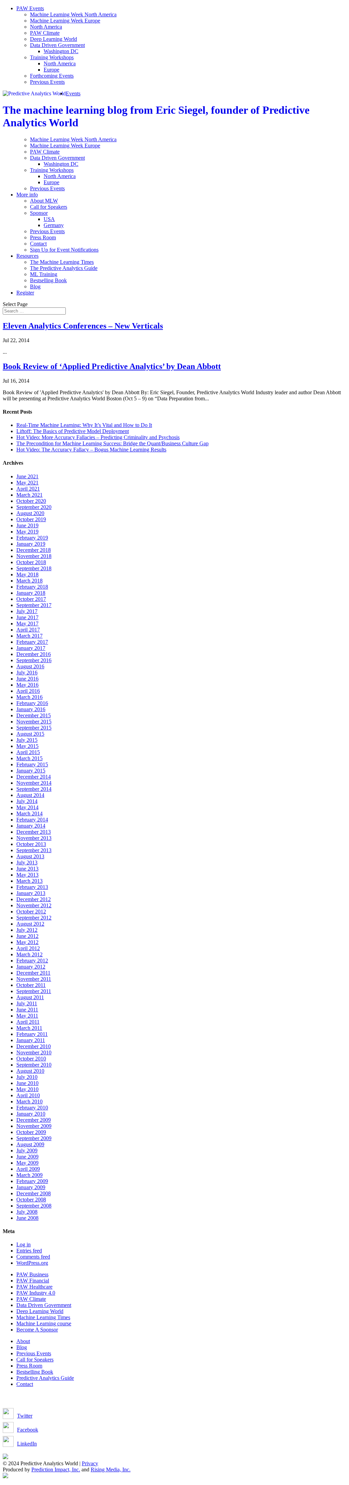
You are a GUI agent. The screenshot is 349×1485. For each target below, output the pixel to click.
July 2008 (26, 1212)
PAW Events (30, 8)
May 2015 (27, 746)
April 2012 (28, 948)
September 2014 (33, 789)
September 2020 (33, 507)
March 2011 (29, 1028)
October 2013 (31, 844)
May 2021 (27, 482)
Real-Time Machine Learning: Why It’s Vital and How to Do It (84, 425)
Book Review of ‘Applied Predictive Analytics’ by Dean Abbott (112, 366)
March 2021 (29, 495)
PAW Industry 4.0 (35, 1293)
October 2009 (31, 1132)
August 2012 (30, 924)
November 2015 (33, 721)
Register (25, 293)
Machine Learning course (43, 1323)
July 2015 (26, 740)
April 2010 (28, 1095)
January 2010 (30, 1114)
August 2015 (30, 734)
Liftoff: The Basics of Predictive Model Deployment (72, 431)
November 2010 (33, 1052)
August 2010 (30, 1071)
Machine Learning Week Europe (65, 20)
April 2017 (28, 630)
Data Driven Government (57, 45)
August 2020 (30, 513)
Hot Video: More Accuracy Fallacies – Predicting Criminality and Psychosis (98, 437)
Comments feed (33, 1257)
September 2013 (33, 850)
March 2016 (29, 697)
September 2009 (33, 1138)
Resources (27, 256)
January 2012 (30, 967)
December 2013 (33, 832)
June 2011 (27, 1009)
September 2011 (33, 991)
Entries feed (29, 1251)
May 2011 (27, 1016)
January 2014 (30, 826)
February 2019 (32, 538)
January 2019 (30, 544)
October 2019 (31, 519)
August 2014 (30, 795)
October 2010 (31, 1058)
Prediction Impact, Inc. (55, 1469)
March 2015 (29, 758)
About (23, 1341)
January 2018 (30, 593)
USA (49, 219)
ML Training (43, 274)
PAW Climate (45, 33)
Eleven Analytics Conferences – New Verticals (83, 325)
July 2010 (26, 1077)
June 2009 (27, 1157)
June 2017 (27, 617)
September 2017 (33, 605)
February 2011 (32, 1034)
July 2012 (26, 930)
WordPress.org (32, 1263)
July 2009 (26, 1150)
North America (46, 27)
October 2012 (31, 911)
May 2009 (27, 1163)
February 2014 (32, 820)
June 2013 (27, 869)
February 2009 (32, 1181)
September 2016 (33, 660)
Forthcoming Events (52, 76)
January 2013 (30, 893)
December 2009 (33, 1120)
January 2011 (30, 1040)
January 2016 (30, 709)
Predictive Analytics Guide (45, 1378)
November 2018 (33, 556)
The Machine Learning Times (62, 262)
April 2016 (28, 691)
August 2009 (30, 1144)
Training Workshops (52, 57)
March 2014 (29, 813)
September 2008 (33, 1206)
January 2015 (30, 770)
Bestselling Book (48, 280)
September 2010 (33, 1065)
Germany (54, 225)
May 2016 (27, 685)
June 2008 (27, 1218)
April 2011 (28, 1022)
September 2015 (33, 728)
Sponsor (39, 213)
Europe (51, 70)
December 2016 (33, 654)
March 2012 (29, 954)
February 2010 (32, 1108)
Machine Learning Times (43, 1317)
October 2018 (31, 562)
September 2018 (33, 568)
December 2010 (33, 1046)
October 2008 (31, 1199)
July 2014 (26, 801)
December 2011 (33, 973)
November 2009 (33, 1126)
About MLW (44, 201)
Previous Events (47, 82)
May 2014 (27, 807)
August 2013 (30, 856)
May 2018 (27, 574)
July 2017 (26, 611)
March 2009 (29, 1175)
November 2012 (33, 905)
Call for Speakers (48, 207)
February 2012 (32, 960)
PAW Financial (32, 1280)
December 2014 (33, 777)
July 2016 (26, 672)
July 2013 (26, 862)
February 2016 (32, 703)
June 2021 (27, 476)
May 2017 (27, 623)
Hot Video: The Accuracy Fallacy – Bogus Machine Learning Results (91, 449)
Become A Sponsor (37, 1329)
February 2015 (32, 764)
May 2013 (27, 875)
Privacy (90, 1463)
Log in (23, 1244)
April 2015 (28, 752)
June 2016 (27, 679)
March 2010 (29, 1101)
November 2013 (33, 838)
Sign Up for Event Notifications (64, 250)
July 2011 (26, 1003)
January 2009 (30, 1187)
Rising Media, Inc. (111, 1469)
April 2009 (28, 1169)
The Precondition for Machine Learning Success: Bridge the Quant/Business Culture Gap (112, 443)
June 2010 (27, 1083)
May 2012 (27, 942)
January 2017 (30, 648)
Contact (38, 243)
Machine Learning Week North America (73, 14)
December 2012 (33, 899)
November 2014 (33, 783)
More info (27, 194)
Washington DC (61, 51)
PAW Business (32, 1274)
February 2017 (32, 642)
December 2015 (33, 715)
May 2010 (27, 1089)
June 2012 (27, 936)
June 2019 (27, 525)
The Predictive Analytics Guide (63, 268)
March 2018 (29, 581)
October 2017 (31, 599)
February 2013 (32, 887)
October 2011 (31, 985)
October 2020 (31, 501)
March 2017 (29, 636)
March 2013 (29, 881)
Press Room (43, 237)
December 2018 (33, 550)
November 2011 (33, 979)
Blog (35, 286)
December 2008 (33, 1193)
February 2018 (32, 587)
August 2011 (30, 997)
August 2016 (30, 666)
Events (73, 93)
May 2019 (27, 531)
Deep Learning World (53, 39)
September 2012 (33, 918)
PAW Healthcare (34, 1287)
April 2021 (28, 489)
